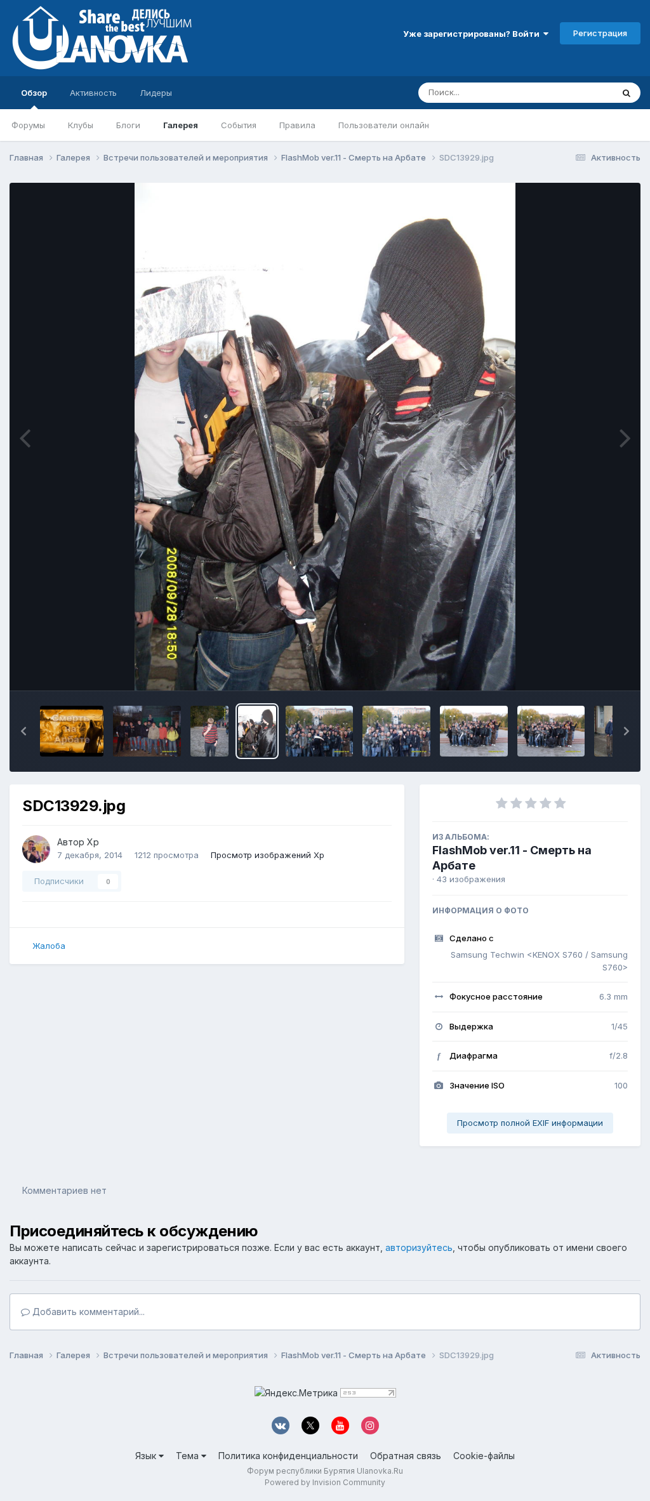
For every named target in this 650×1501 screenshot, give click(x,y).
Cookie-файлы (484, 1455)
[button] (23, 731)
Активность (93, 93)
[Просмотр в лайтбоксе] (325, 437)
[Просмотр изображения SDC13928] (320, 731)
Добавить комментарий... (87, 1311)
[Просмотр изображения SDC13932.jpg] (209, 731)
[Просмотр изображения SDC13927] (396, 731)
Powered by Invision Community (325, 1482)
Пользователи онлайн (383, 125)
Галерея (180, 125)
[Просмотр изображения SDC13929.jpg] (257, 731)
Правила (297, 125)
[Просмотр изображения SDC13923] (551, 731)
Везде (583, 92)
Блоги (128, 125)
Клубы (80, 125)
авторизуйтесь (419, 1247)
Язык (147, 1455)
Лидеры (156, 93)
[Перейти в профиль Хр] (36, 849)
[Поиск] (626, 93)
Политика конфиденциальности (288, 1455)
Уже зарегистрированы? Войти (473, 34)
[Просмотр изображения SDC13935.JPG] (147, 731)
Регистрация (600, 33)
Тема (188, 1455)
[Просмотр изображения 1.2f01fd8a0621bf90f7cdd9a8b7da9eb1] (71, 731)
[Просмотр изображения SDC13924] (474, 731)
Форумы (28, 125)
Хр (93, 841)
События (238, 125)
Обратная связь (405, 1455)
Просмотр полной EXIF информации (530, 1123)
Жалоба (48, 946)
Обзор (34, 93)
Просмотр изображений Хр (267, 855)
